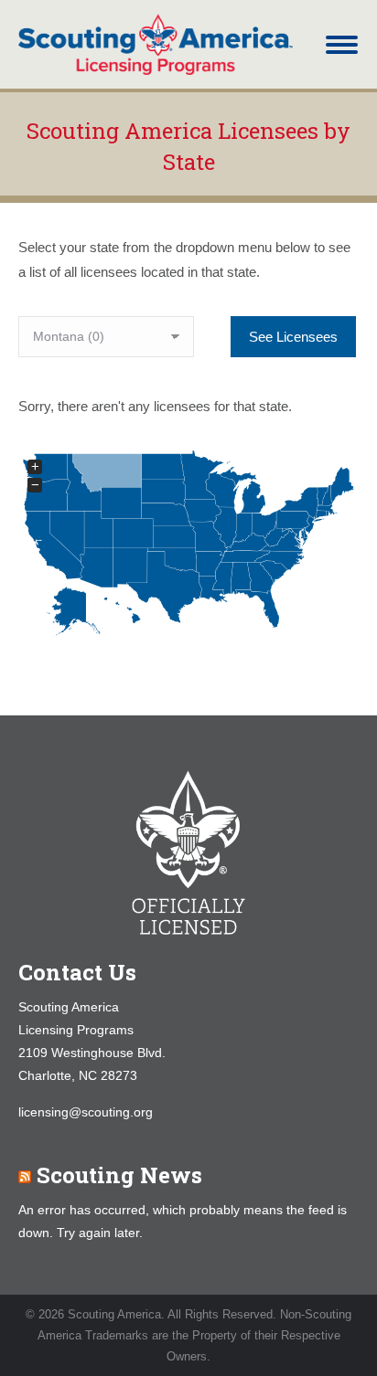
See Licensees (293, 336)
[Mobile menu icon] (342, 45)
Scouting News (119, 1175)
